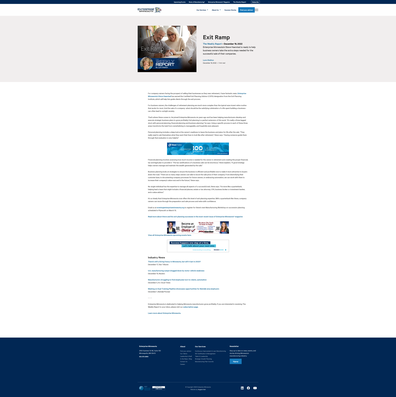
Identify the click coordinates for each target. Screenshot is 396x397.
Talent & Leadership (201, 356)
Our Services (201, 10)
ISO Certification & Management (205, 353)
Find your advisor (246, 10)
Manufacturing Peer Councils (204, 361)
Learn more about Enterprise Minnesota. (164, 313)
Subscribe (255, 2)
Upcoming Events (180, 2)
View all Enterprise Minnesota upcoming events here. (169, 235)
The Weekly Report (239, 2)
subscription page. (190, 307)
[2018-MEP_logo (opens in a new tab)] (145, 388)
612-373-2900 (143, 356)
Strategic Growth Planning (203, 359)
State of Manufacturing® (197, 2)
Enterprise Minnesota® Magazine (219, 2)
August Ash (202, 389)
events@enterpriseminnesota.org (170, 207)
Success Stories (230, 10)
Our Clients (183, 353)
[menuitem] (179, 2)
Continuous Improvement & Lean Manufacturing (210, 351)
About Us (215, 10)
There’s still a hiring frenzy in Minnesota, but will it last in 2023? (174, 261)
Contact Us (183, 361)
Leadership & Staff (186, 356)
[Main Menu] (256, 9)
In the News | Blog (186, 359)
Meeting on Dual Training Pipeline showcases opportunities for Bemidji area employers (183, 289)
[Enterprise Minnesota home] (148, 10)
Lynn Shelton (208, 60)
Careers (182, 364)
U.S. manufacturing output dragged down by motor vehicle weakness (176, 270)
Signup (235, 361)
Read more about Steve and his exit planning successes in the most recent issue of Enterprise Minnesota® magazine (195, 216)
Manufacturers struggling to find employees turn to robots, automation (177, 279)
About (182, 346)
